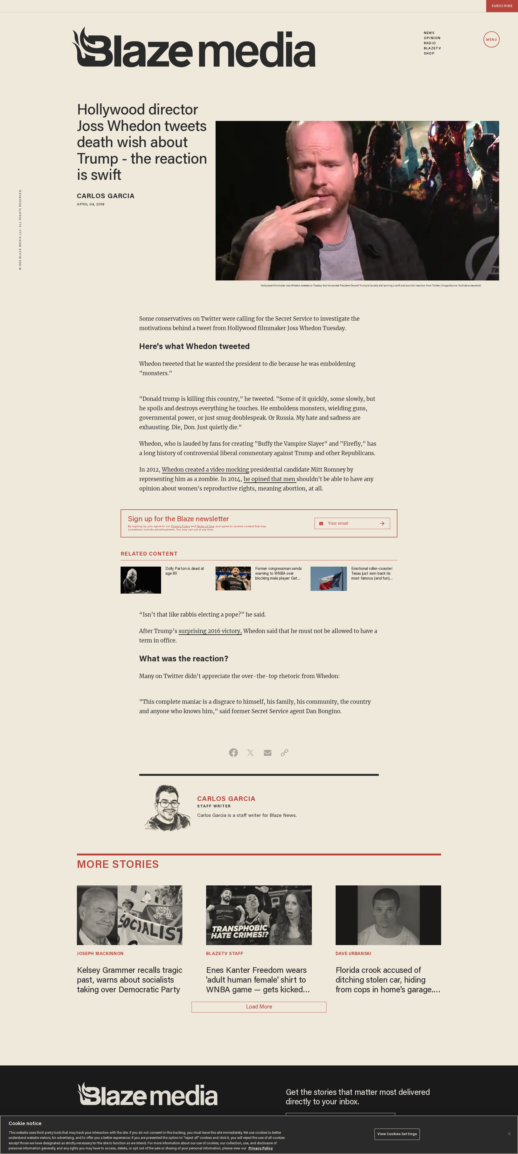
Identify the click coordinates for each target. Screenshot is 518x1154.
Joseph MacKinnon (100, 954)
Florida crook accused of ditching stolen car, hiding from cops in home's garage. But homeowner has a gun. (385, 981)
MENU (491, 40)
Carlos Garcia (106, 196)
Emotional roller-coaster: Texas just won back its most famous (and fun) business (372, 574)
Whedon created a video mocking (205, 469)
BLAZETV (432, 48)
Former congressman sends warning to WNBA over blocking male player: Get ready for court (278, 574)
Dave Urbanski (354, 954)
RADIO (430, 43)
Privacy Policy (180, 526)
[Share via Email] (267, 752)
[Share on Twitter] (250, 752)
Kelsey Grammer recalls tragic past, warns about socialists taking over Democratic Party (129, 980)
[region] (259, 1134)
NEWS (429, 33)
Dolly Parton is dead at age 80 (184, 571)
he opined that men (270, 479)
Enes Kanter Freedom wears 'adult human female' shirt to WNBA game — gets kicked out (256, 981)
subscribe (502, 6)
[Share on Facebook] (233, 752)
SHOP (429, 53)
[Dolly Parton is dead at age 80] (141, 579)
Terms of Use (205, 526)
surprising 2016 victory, (210, 631)
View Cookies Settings (397, 1134)
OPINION (432, 38)
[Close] (509, 1134)
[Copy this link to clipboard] (284, 752)
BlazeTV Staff (224, 954)
